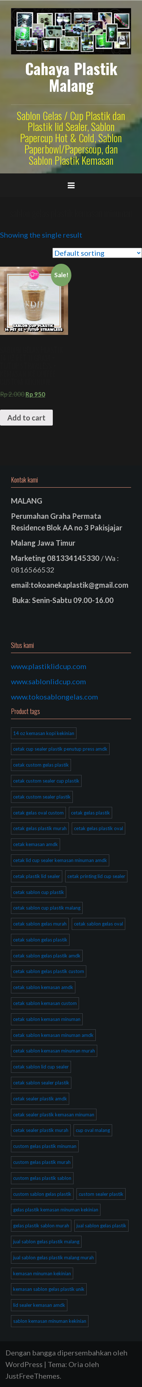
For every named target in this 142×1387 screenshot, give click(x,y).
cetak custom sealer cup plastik (46, 781)
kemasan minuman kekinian (42, 1273)
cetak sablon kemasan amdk (43, 987)
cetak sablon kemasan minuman (46, 1019)
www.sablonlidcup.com (48, 681)
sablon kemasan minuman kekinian (49, 1321)
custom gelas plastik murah (42, 1162)
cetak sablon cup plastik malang (46, 908)
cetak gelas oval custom (38, 813)
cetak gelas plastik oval (98, 828)
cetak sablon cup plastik (38, 892)
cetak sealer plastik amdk (40, 1098)
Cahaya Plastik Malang (71, 76)
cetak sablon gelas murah (40, 924)
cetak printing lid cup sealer (96, 876)
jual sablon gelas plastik (101, 1225)
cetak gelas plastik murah (40, 828)
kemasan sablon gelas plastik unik (48, 1289)
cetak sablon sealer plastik (41, 1083)
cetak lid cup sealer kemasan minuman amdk (60, 860)
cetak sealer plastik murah (40, 1130)
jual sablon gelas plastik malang (46, 1241)
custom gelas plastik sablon (42, 1178)
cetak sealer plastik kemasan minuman (53, 1114)
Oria (75, 1364)
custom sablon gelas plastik (42, 1194)
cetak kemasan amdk (35, 844)
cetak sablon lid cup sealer (41, 1067)
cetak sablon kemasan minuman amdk (53, 1035)
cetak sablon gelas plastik (40, 940)
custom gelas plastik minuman (44, 1146)
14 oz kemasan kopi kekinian (43, 733)
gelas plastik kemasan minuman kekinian (55, 1209)
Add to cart (26, 417)
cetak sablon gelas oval (98, 924)
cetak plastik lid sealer (36, 876)
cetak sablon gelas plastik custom (48, 971)
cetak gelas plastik (90, 813)
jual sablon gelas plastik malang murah (53, 1257)
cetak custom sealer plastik (42, 797)
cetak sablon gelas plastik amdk (46, 956)
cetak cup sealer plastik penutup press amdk (60, 749)
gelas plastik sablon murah (41, 1225)
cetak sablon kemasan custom (45, 1003)
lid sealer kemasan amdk (39, 1305)
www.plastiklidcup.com (48, 666)
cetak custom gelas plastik (41, 765)
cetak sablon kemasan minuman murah (54, 1051)
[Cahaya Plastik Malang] (71, 30)
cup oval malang (93, 1130)
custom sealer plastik (101, 1194)
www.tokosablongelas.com (54, 696)
